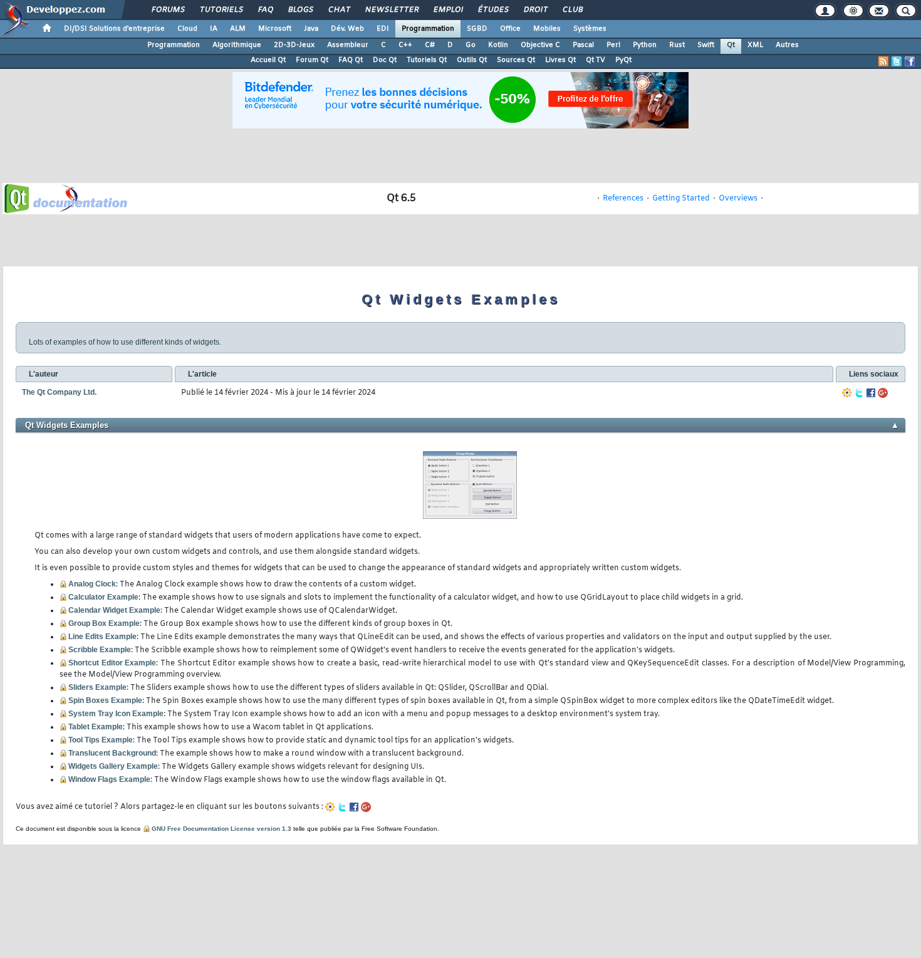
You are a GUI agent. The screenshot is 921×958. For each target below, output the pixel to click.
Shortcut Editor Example (112, 663)
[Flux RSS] (883, 61)
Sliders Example (97, 687)
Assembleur (347, 45)
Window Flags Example (109, 779)
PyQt (623, 60)
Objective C (540, 45)
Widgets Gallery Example (113, 766)
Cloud (187, 28)
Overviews (738, 199)
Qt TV (595, 60)
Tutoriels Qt (427, 60)
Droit (535, 10)
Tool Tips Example (100, 740)
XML (755, 45)
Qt (731, 45)
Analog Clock (92, 584)
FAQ (265, 10)
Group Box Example (104, 623)
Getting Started (681, 199)
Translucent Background (112, 753)
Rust (677, 45)
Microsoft (274, 28)
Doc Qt (385, 60)
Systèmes (589, 28)
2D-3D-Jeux (294, 45)
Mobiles (547, 28)
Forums (167, 10)
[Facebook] (871, 393)
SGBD (477, 28)
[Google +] (883, 393)
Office (510, 28)
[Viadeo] (847, 393)
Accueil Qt (268, 60)
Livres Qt (560, 60)
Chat (338, 10)
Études (492, 10)
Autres (787, 45)
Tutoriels (221, 10)
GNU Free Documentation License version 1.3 (221, 828)
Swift (705, 45)
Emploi (448, 10)
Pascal (583, 45)
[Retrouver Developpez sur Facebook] (910, 61)
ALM (238, 28)
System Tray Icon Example (116, 713)
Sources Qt (516, 60)
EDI (383, 28)
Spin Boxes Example (105, 700)
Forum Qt (312, 60)
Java (311, 28)
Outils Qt (472, 60)
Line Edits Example (102, 636)
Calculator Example (103, 597)
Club (572, 10)
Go (471, 45)
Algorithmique (236, 45)
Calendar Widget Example (114, 610)
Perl (613, 45)
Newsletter (391, 10)
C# (430, 45)
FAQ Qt (350, 60)
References (623, 199)
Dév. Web (347, 28)
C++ (405, 45)
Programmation (428, 28)
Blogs (300, 10)
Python (645, 45)
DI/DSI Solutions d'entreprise (114, 28)
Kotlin (498, 45)
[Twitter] (859, 393)
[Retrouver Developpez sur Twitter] (897, 61)
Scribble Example (99, 649)
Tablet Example (95, 726)
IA (213, 28)
